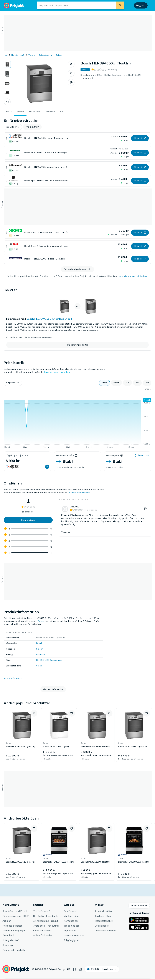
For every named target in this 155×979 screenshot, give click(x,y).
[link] (77, 323)
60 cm (39, 665)
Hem (6, 55)
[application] (77, 418)
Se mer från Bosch (13, 678)
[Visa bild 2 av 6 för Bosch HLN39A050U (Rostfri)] (7, 74)
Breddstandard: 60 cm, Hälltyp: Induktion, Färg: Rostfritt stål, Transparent (111, 76)
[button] (7, 102)
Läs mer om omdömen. (79, 492)
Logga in (140, 5)
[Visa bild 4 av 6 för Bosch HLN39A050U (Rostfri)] (7, 92)
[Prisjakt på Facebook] (74, 968)
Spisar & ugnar (45, 55)
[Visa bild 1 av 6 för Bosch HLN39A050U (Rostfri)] (7, 64)
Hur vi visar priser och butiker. (132, 276)
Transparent (56, 660)
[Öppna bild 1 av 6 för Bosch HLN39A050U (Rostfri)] (39, 83)
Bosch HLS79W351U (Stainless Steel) (49, 318)
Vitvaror (31, 55)
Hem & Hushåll (18, 55)
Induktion (41, 654)
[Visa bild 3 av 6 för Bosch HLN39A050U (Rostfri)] (7, 83)
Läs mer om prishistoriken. (57, 372)
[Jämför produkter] (71, 82)
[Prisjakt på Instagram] (80, 968)
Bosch (39, 643)
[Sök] (120, 5)
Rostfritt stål (42, 660)
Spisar (59, 55)
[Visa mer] (6, 138)
